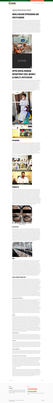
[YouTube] (43, 400)
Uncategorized (14, 11)
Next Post (42, 380)
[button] (37, 0)
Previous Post (11, 380)
